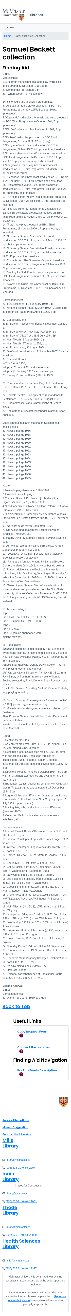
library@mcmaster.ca (18, 1159)
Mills (10, 1143)
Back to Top (16, 1006)
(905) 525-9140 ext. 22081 (21, 1201)
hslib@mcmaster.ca (17, 1260)
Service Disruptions (15, 1120)
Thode (10, 1210)
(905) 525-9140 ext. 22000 (21, 1235)
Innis (10, 1177)
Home (10, 27)
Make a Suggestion (15, 1127)
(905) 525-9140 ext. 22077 (21, 1167)
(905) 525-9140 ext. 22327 (21, 1268)
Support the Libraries (16, 1134)
